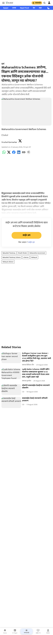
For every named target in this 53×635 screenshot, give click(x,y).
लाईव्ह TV (38, 633)
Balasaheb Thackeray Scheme (12, 257)
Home (5, 633)
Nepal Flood (24, 8)
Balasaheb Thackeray (9, 253)
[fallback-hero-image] (11, 357)
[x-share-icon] (9, 153)
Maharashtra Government (37, 253)
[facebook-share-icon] (14, 153)
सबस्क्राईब (38, 2)
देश (34, 8)
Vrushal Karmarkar (9, 142)
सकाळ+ (48, 633)
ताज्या (14, 8)
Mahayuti (34, 257)
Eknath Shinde (22, 253)
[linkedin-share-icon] (19, 153)
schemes (26, 257)
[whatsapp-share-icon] (4, 153)
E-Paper (14, 633)
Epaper (5, 8)
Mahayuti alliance (8, 262)
